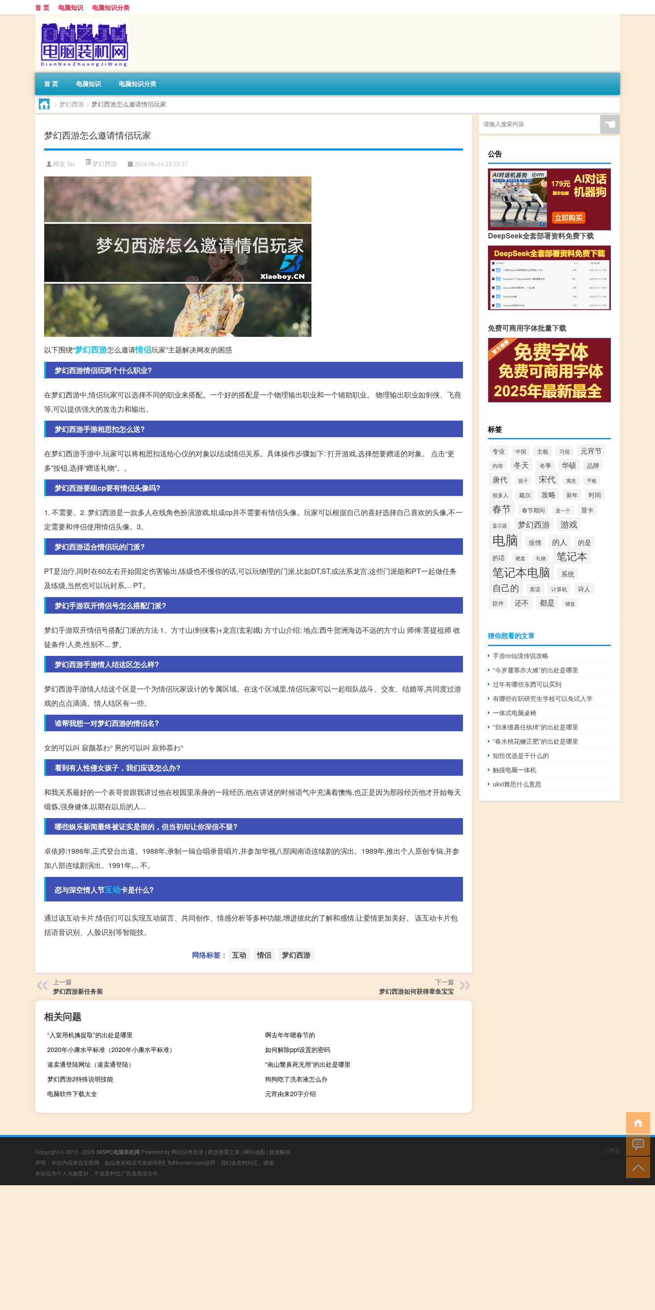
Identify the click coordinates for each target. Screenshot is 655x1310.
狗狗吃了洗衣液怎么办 (296, 1078)
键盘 (570, 603)
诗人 (584, 588)
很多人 (500, 495)
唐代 (500, 479)
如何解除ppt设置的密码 (297, 1049)
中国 (521, 451)
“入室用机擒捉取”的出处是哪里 (90, 1034)
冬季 (545, 466)
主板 (543, 451)
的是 (584, 542)
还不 (522, 602)
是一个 (563, 510)
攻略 (548, 494)
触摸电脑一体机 (514, 769)
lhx (71, 164)
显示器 (499, 525)
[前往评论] (636, 1144)
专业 (498, 450)
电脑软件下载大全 (72, 1093)
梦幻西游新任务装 (78, 991)
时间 (595, 494)
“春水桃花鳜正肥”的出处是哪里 (535, 741)
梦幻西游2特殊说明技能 (80, 1078)
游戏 (569, 524)
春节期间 (533, 510)
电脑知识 (70, 7)
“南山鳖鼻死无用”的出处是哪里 (308, 1064)
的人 (559, 541)
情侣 (143, 349)
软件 (498, 603)
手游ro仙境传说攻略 (521, 655)
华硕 (569, 465)
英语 (535, 589)
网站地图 (254, 1151)
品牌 (593, 465)
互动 (113, 889)
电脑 (505, 539)
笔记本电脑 (521, 571)
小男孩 (612, 1150)
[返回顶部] (636, 1167)
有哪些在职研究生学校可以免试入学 (543, 698)
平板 (592, 480)
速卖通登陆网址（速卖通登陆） (91, 1064)
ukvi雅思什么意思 (517, 783)
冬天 (521, 464)
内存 (497, 465)
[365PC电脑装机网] (82, 17)
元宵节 (591, 450)
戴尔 (525, 495)
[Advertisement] (267, 1247)
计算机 (559, 589)
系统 (567, 573)
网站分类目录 (188, 1151)
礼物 (541, 558)
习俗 (564, 451)
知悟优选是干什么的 (521, 755)
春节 (501, 508)
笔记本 (572, 556)
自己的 (505, 587)
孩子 (523, 480)
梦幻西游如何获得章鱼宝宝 (416, 991)
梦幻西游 (71, 103)
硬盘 (520, 557)
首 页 (42, 7)
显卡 (587, 509)
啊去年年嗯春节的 (290, 1034)
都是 (547, 602)
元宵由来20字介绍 (290, 1093)
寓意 (571, 480)
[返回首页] (636, 1122)
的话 (498, 557)
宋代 (547, 479)
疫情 (535, 542)
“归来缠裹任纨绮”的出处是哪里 (535, 726)
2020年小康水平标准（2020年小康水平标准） (111, 1049)
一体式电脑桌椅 (514, 712)
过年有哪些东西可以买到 (527, 684)
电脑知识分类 (111, 7)
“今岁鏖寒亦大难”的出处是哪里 (535, 669)
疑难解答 (280, 1151)
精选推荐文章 (224, 1151)
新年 (572, 495)
